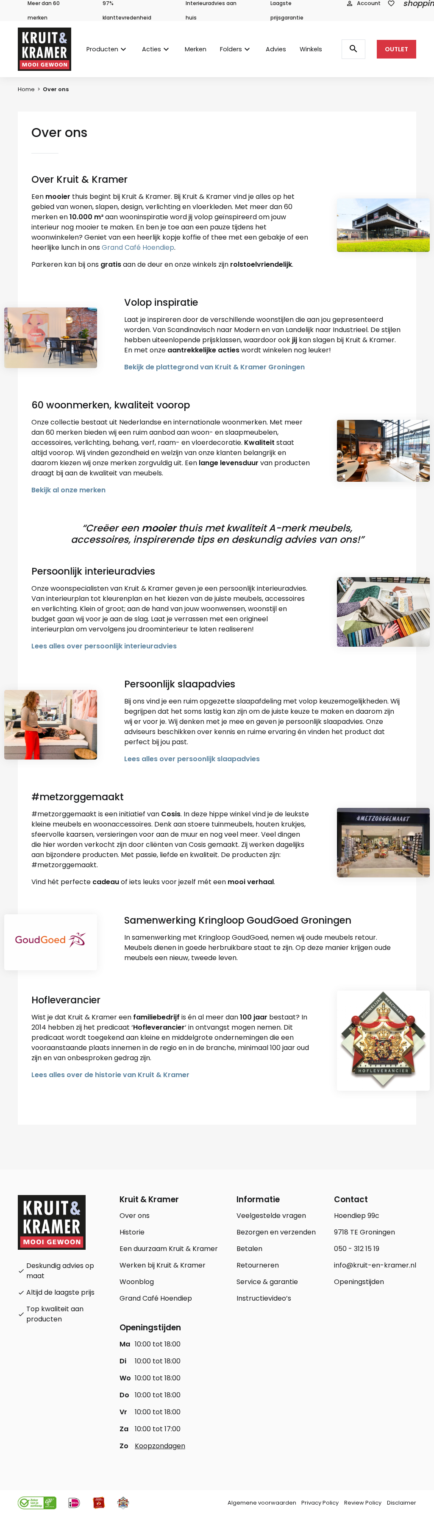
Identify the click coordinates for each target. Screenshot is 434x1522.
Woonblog (137, 1282)
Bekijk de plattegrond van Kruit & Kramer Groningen (214, 367)
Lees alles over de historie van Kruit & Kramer (110, 1075)
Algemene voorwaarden (262, 1502)
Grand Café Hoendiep (138, 247)
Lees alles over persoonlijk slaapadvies (192, 759)
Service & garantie (267, 1282)
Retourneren (257, 1265)
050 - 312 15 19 (356, 1249)
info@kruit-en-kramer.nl (375, 1265)
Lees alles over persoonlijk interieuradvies (104, 646)
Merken (195, 49)
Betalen (249, 1249)
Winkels (311, 49)
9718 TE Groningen (364, 1232)
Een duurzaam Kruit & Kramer (169, 1249)
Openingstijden (359, 1282)
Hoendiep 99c (356, 1215)
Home (26, 89)
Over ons (135, 1215)
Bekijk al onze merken (68, 490)
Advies (276, 49)
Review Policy (362, 1502)
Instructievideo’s (263, 1298)
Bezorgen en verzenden (276, 1232)
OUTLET (396, 49)
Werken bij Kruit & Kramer (163, 1265)
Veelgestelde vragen (271, 1215)
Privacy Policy (320, 1502)
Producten (102, 49)
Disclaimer (401, 1502)
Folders (231, 49)
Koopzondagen (160, 1446)
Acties (151, 49)
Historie (132, 1232)
